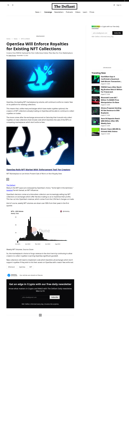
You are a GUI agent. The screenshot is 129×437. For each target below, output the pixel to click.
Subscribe (54, 297)
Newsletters (58, 12)
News (37, 12)
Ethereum (11, 267)
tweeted (9, 190)
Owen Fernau (12, 55)
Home (8, 39)
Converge (48, 12)
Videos (77, 12)
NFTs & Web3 (25, 39)
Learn (85, 12)
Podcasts (69, 12)
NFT (30, 267)
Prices (92, 12)
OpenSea (22, 267)
